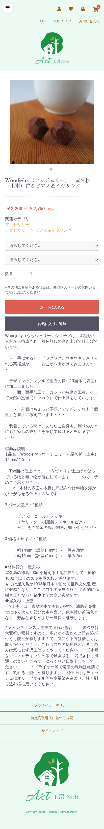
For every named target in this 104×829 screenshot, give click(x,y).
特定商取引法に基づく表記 (52, 718)
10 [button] (82, 163)
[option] (52, 122)
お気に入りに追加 (52, 324)
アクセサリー (17, 224)
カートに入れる (52, 307)
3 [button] (29, 163)
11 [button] (89, 163)
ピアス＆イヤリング (53, 230)
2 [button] (21, 163)
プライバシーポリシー (52, 705)
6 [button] (52, 163)
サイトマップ (52, 731)
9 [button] (74, 163)
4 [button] (36, 163)
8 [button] (67, 163)
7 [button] (59, 163)
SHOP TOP (62, 21)
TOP (41, 21)
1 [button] (14, 163)
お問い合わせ (89, 21)
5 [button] (44, 163)
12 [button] (52, 170)
